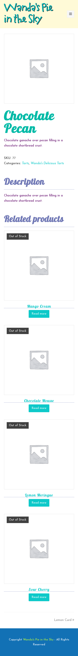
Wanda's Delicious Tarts (47, 163)
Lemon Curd (62, 620)
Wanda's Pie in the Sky (28, 14)
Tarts (25, 163)
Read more (39, 313)
